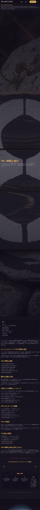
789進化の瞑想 (5, 335)
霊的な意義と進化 (5, 328)
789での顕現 (4, 333)
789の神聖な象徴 (5, 327)
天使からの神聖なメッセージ (7, 330)
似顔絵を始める (32, 1)
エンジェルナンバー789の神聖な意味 (9, 325)
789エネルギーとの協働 (6, 332)
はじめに (3, 323)
